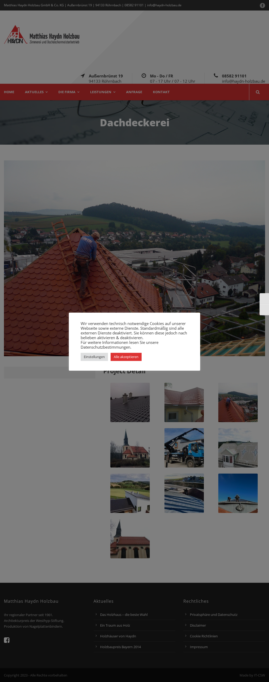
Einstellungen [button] (94, 356)
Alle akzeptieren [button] (126, 356)
